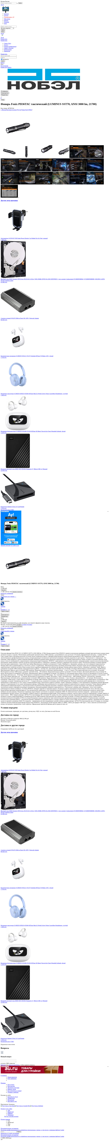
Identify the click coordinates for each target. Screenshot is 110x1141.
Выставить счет (12, 1101)
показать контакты (17, 592)
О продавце (4, 631)
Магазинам (11, 1100)
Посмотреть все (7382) (7, 509)
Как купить (11, 1084)
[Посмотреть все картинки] (18, 197)
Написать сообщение (7, 593)
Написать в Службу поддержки (10, 1133)
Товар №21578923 (26, 110)
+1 (6, 609)
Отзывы (3, 609)
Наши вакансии (12, 1077)
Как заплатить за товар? (15, 1091)
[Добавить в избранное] (1, 613)
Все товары (11, 631)
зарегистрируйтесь (14, 1065)
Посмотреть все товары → (8, 596)
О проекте (4, 1075)
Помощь (3, 1083)
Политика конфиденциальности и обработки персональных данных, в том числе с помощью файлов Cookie (32, 1130)
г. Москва (3, 110)
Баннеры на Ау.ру (13, 1097)
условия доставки (27, 624)
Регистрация (4, 66)
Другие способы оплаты (11, 1116)
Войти (2, 62)
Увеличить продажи (13, 1087)
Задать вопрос (5, 611)
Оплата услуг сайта (6, 1108)
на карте (19, 624)
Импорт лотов (12, 1089)
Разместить (4, 39)
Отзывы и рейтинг (13, 1092)
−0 (8, 609)
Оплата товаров (5, 1119)
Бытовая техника (12, 110)
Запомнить (5, 59)
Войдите (3, 1065)
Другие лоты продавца (9, 200)
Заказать (3, 590)
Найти (2, 30)
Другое (19, 110)
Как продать (11, 1086)
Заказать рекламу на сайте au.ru (10, 545)
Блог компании (12, 1078)
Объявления (11, 1098)
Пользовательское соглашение (9, 1128)
